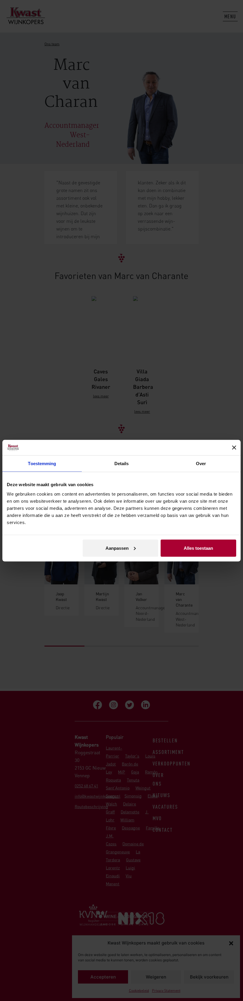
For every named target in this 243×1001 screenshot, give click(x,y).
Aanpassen (117, 547)
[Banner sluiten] (234, 447)
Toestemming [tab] (42, 463)
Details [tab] (121, 463)
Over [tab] (201, 463)
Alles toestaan (198, 547)
